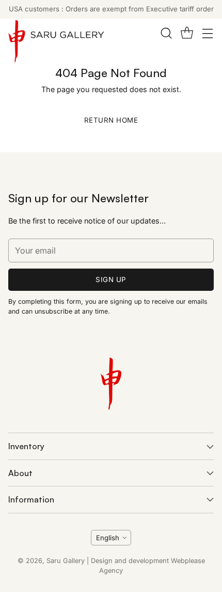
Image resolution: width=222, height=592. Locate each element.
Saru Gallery (65, 561)
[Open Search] (166, 33)
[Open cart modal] (186, 33)
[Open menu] (207, 33)
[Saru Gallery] (56, 43)
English (107, 538)
